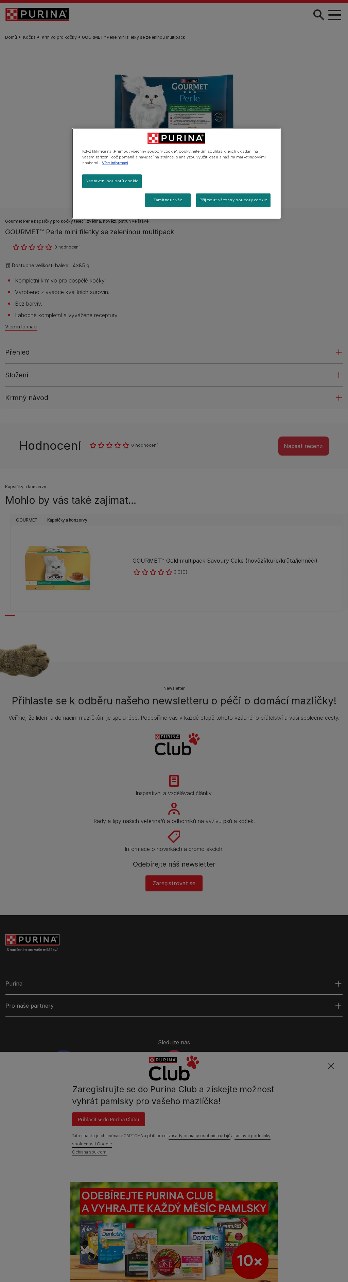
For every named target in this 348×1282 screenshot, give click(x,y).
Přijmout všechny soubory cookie (233, 200)
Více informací (115, 162)
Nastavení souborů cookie (112, 180)
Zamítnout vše (167, 200)
